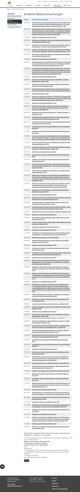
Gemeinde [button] (28, 5)
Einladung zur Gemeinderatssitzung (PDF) (44, 37)
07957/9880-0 (69, 1)
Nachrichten (11, 18)
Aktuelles (11, 14)
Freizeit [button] (38, 5)
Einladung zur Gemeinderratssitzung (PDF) (44, 349)
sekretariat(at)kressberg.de (14, 486)
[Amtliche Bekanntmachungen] (10, 3)
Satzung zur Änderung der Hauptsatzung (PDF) (45, 227)
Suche (62, 1)
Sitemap (54, 480)
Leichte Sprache (45, 1)
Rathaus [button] (19, 5)
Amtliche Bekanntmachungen (13, 21)
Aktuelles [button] (57, 5)
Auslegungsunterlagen (14, 27)
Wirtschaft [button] (47, 5)
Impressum (55, 483)
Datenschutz (55, 486)
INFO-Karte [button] (67, 5)
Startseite (54, 478)
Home (39, 1)
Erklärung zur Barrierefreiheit (60, 489)
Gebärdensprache (54, 1)
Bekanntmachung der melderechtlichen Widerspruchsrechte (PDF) (51, 212)
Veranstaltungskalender (14, 16)
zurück (26, 460)
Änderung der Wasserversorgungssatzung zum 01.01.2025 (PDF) (50, 371)
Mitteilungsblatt (12, 24)
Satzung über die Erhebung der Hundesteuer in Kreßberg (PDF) (50, 304)
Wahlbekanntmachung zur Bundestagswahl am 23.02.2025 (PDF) (50, 363)
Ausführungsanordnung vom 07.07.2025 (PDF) (45, 237)
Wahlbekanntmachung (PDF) (40, 93)
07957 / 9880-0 (11, 484)
